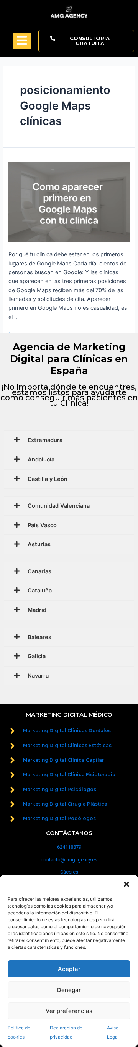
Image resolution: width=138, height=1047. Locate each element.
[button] (126, 884)
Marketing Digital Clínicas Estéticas (67, 745)
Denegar (69, 990)
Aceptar (69, 969)
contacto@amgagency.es (69, 860)
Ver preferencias (69, 1011)
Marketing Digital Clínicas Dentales (67, 730)
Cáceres (69, 872)
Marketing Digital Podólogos (59, 818)
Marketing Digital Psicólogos (59, 789)
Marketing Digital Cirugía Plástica (65, 804)
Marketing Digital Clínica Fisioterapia (69, 774)
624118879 (69, 847)
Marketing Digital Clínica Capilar (63, 760)
